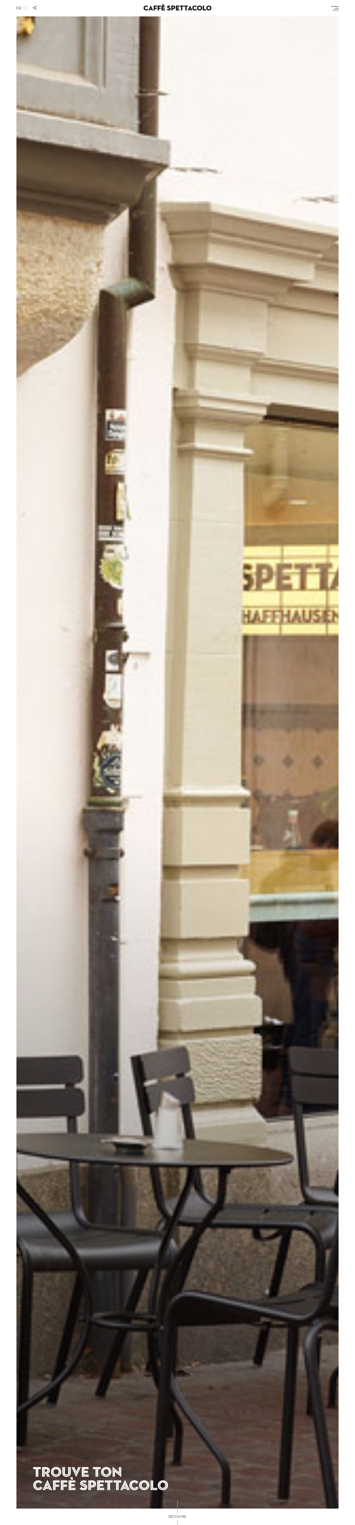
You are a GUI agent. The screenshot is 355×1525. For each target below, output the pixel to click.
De (25, 8)
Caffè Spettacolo (177, 8)
